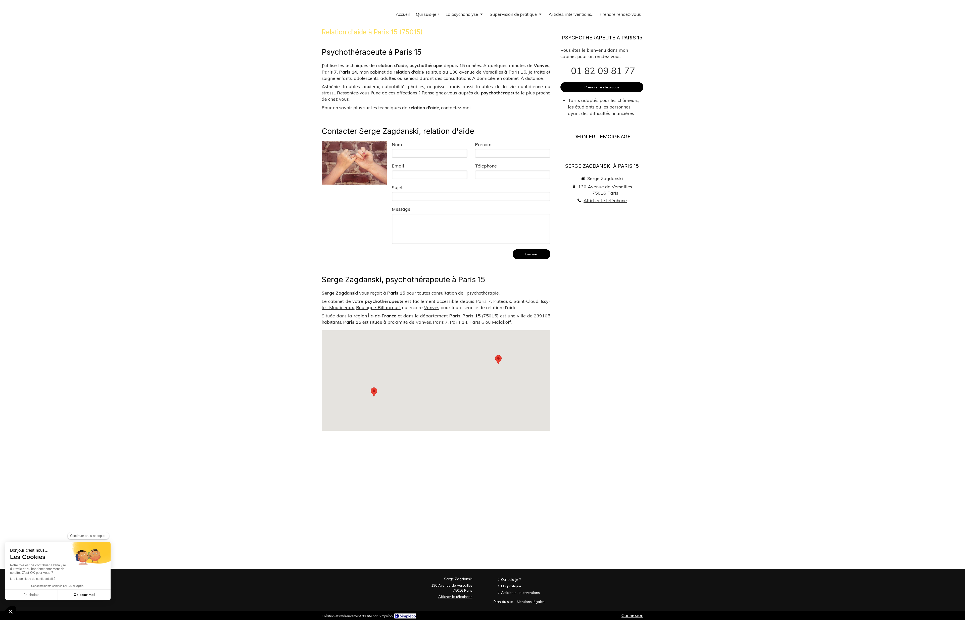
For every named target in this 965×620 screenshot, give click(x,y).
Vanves (431, 307)
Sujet (397, 187)
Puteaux (502, 301)
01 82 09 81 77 (603, 70)
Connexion (632, 615)
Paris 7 (483, 301)
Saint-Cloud (526, 301)
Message (401, 209)
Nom (397, 144)
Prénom (483, 144)
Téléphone (486, 166)
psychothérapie (483, 293)
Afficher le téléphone (605, 200)
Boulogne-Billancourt (378, 307)
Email (398, 166)
